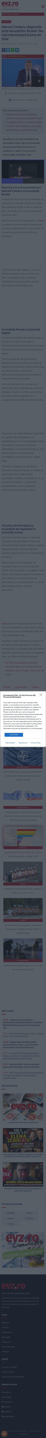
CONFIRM (14, 735)
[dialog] (23, 719)
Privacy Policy (36, 743)
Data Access (23, 743)
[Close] (42, 695)
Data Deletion (10, 743)
